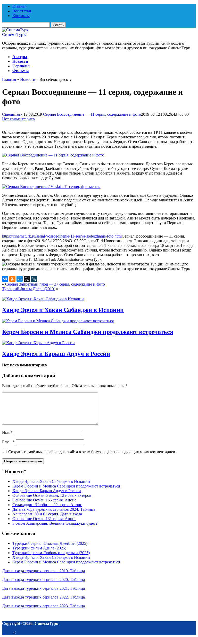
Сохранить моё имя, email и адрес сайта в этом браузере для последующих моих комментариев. (92, 452)
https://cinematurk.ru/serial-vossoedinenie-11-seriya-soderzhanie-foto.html (62, 236)
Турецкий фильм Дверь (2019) (28, 289)
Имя (7, 432)
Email (8, 442)
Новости (20, 61)
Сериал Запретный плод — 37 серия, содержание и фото (55, 284)
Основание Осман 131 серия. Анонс (44, 518)
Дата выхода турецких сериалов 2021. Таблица (43, 588)
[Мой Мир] (19, 279)
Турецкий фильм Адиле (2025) (39, 548)
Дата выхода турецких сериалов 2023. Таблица (43, 606)
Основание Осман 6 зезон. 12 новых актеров (51, 495)
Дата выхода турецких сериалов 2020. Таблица (43, 579)
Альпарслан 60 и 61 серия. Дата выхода (47, 514)
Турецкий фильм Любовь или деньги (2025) (51, 553)
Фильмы (20, 70)
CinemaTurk (12, 114)
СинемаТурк (14, 34)
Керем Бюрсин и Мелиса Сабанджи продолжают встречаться (87, 331)
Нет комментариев (18, 119)
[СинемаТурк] (15, 30)
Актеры (19, 56)
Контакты (21, 15)
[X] (27, 279)
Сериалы (21, 66)
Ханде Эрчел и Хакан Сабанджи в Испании (63, 309)
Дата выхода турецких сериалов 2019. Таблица (43, 571)
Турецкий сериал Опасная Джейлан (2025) (49, 543)
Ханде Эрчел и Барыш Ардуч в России (56, 353)
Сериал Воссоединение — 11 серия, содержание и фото (92, 114)
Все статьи (21, 11)
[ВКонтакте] (5, 279)
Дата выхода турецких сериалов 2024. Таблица (53, 509)
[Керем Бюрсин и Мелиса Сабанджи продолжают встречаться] (58, 321)
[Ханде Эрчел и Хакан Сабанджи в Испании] (43, 299)
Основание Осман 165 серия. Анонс (44, 500)
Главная (19, 6)
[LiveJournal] (34, 279)
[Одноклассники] (12, 279)
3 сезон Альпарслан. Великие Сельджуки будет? (54, 523)
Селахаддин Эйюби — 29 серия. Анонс (47, 504)
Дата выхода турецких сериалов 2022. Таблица (43, 597)
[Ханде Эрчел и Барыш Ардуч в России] (38, 343)
